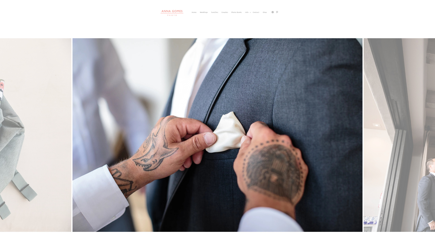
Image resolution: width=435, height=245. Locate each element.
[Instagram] (273, 12)
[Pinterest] (277, 12)
